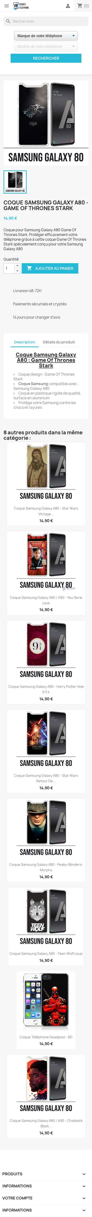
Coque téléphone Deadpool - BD (46, 1037)
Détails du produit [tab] (59, 342)
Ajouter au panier (50, 268)
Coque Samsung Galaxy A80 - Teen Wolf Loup (46, 953)
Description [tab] (24, 342)
